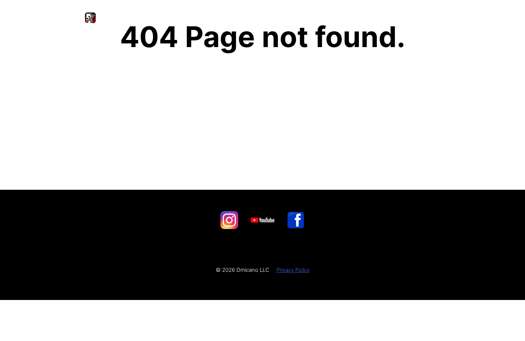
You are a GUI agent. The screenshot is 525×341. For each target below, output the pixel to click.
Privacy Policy (293, 269)
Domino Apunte (136, 18)
